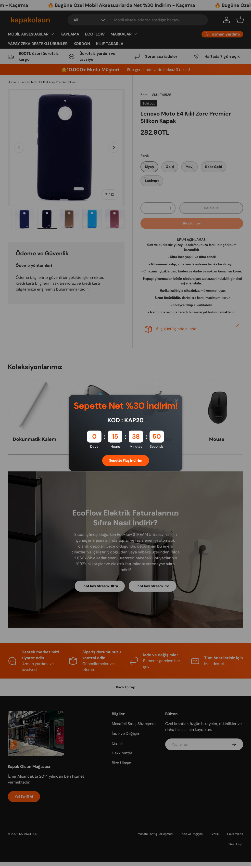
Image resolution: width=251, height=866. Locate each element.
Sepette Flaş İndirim (125, 460)
